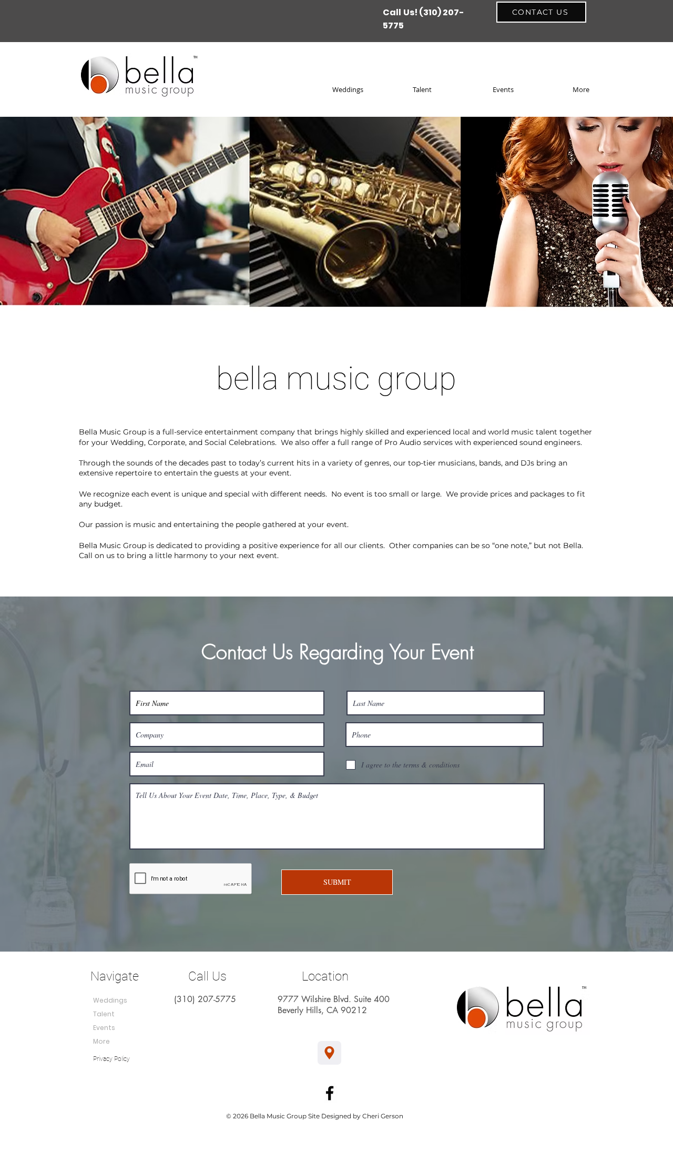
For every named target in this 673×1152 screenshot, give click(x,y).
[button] (605, 89)
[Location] (329, 1053)
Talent (104, 1013)
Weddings (110, 1000)
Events (104, 1027)
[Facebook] (329, 1093)
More (101, 1041)
